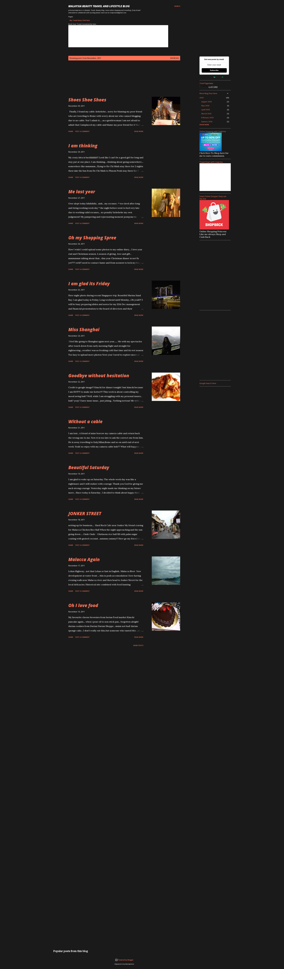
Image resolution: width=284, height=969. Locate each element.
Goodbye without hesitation (98, 375)
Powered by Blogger (125, 960)
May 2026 (205, 105)
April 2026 (205, 109)
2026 (201, 98)
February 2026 (207, 117)
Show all (174, 58)
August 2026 (206, 102)
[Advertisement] (119, 81)
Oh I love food (83, 605)
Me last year (81, 192)
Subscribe (214, 70)
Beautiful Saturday (88, 467)
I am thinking (82, 146)
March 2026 (206, 113)
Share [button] (70, 131)
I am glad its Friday (89, 283)
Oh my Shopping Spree (92, 238)
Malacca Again (84, 559)
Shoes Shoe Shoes (87, 100)
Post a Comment (82, 131)
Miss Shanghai (83, 329)
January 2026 (206, 121)
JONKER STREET (84, 513)
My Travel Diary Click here (80, 20)
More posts (138, 645)
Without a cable (85, 421)
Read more (138, 131)
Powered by (208, 77)
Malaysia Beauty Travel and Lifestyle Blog (99, 6)
